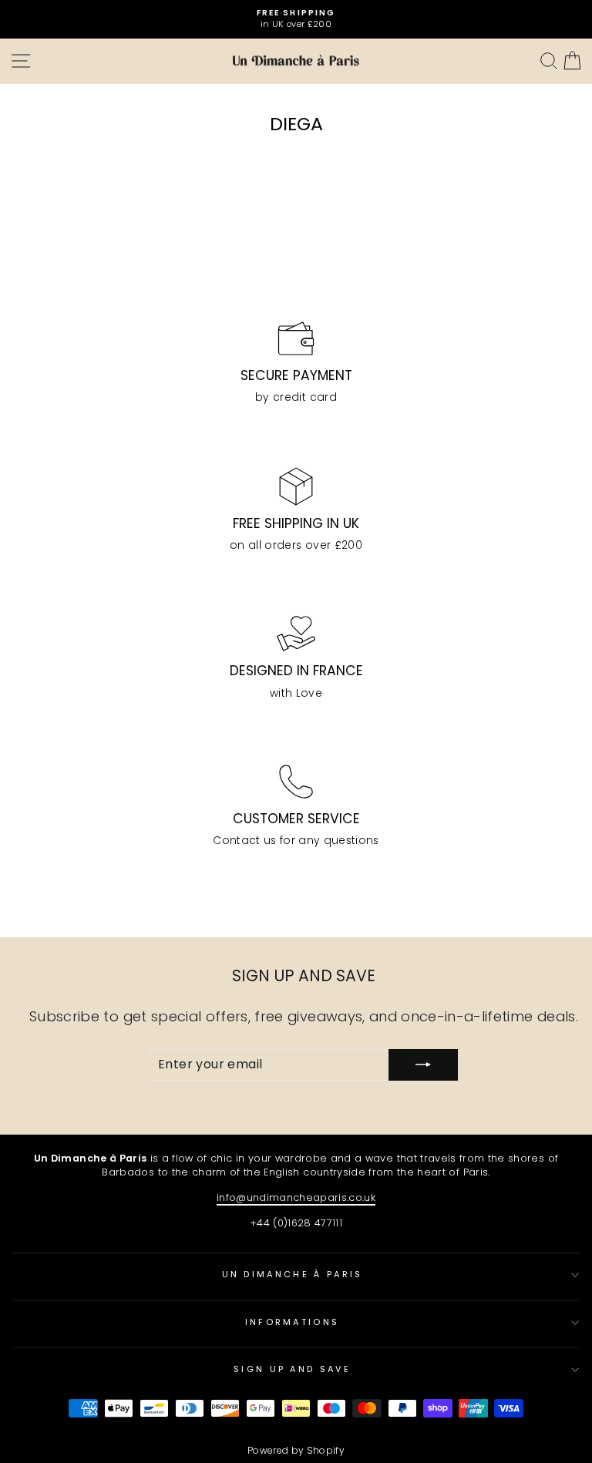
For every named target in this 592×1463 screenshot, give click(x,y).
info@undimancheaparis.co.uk (296, 1197)
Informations (292, 1322)
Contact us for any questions (296, 840)
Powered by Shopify (296, 1450)
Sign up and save (292, 1369)
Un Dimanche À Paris (292, 1274)
